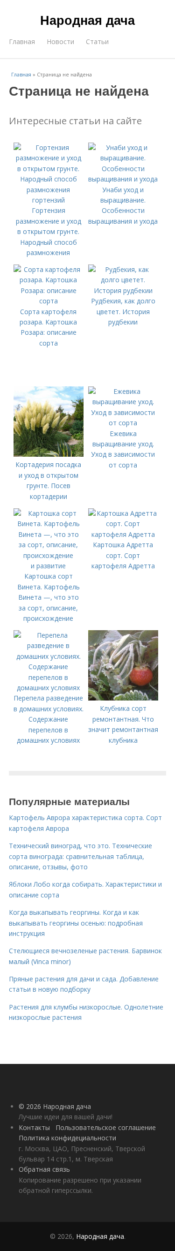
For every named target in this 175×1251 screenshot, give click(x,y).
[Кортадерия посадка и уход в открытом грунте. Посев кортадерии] (49, 454)
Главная (22, 41)
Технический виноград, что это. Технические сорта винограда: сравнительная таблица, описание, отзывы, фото (80, 856)
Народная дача (87, 20)
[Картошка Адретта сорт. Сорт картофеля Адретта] (123, 534)
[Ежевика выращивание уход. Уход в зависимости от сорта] (123, 422)
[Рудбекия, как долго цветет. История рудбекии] (123, 290)
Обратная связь (44, 1169)
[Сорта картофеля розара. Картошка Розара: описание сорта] (49, 300)
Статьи (97, 41)
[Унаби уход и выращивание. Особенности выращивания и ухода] (123, 178)
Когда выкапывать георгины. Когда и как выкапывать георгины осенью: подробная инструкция (76, 923)
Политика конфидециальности (67, 1137)
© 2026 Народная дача (55, 1106)
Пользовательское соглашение (106, 1127)
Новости (60, 41)
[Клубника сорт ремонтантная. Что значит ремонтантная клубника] (123, 697)
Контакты (34, 1127)
